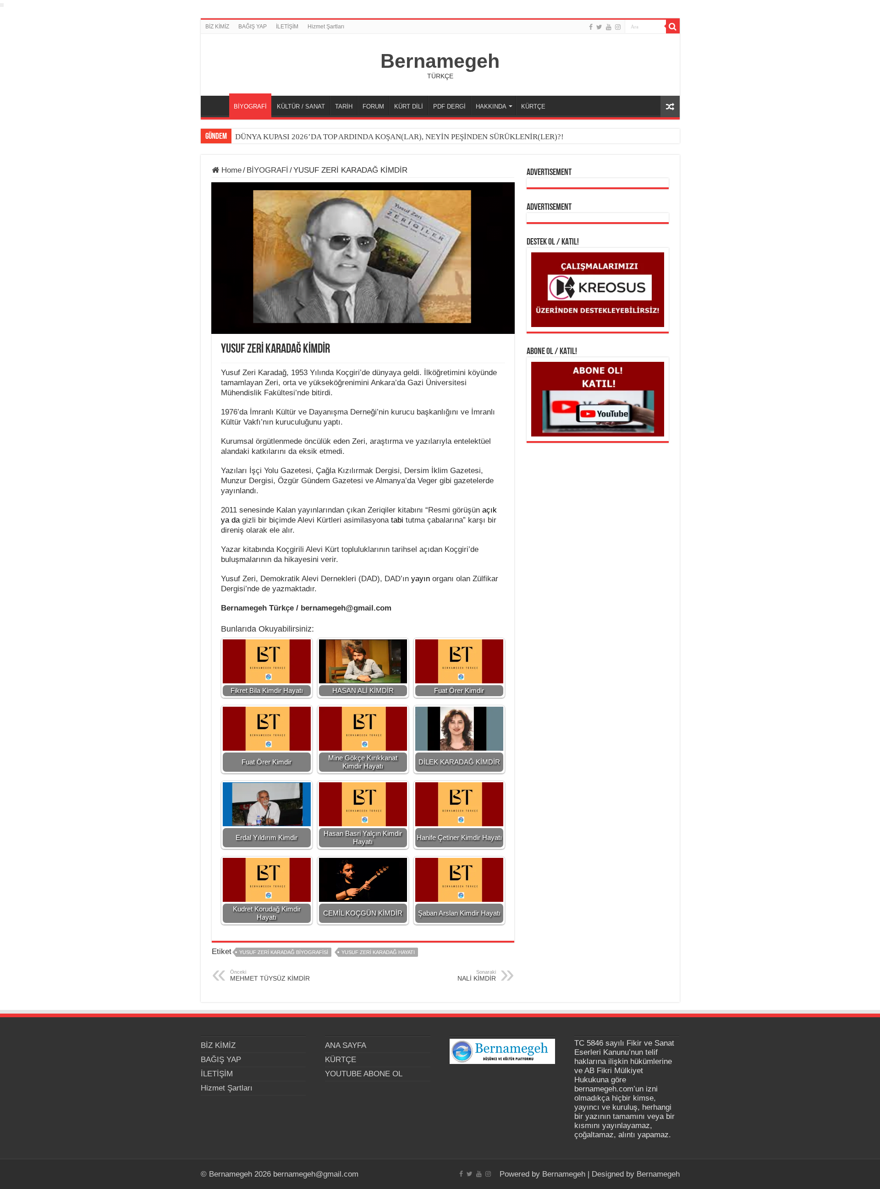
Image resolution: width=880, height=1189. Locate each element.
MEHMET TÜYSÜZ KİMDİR (270, 975)
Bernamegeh (440, 61)
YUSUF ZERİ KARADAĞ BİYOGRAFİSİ (283, 952)
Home (230, 170)
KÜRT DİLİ (408, 106)
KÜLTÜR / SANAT (301, 106)
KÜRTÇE (533, 106)
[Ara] (673, 26)
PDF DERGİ (449, 106)
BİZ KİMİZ (217, 26)
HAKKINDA (491, 106)
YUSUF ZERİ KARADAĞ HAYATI (378, 952)
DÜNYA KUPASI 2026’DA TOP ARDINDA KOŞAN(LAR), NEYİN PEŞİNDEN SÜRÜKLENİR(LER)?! (399, 136)
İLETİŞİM (287, 26)
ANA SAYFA (217, 105)
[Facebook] (591, 27)
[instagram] (618, 27)
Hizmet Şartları (326, 26)
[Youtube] (608, 27)
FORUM (373, 106)
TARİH (343, 106)
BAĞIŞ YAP (252, 26)
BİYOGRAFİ (250, 106)
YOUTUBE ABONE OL (363, 1073)
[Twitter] (599, 27)
